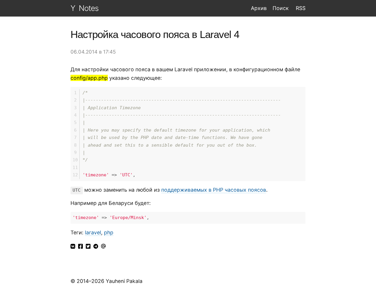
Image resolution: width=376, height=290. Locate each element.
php (108, 232)
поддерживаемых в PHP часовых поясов (213, 190)
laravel (93, 232)
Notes (88, 8)
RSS (300, 8)
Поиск (280, 8)
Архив (259, 8)
